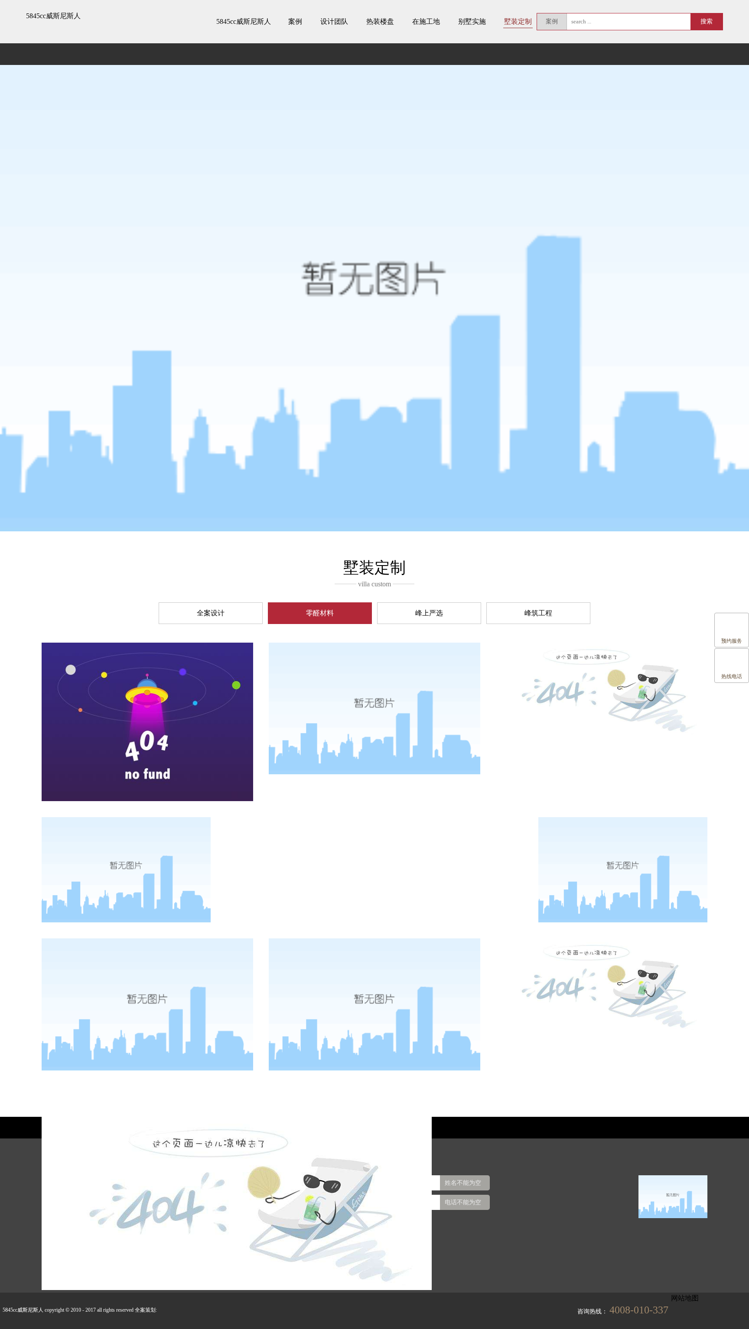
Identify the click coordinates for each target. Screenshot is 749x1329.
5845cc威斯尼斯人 (53, 15)
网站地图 (685, 1298)
